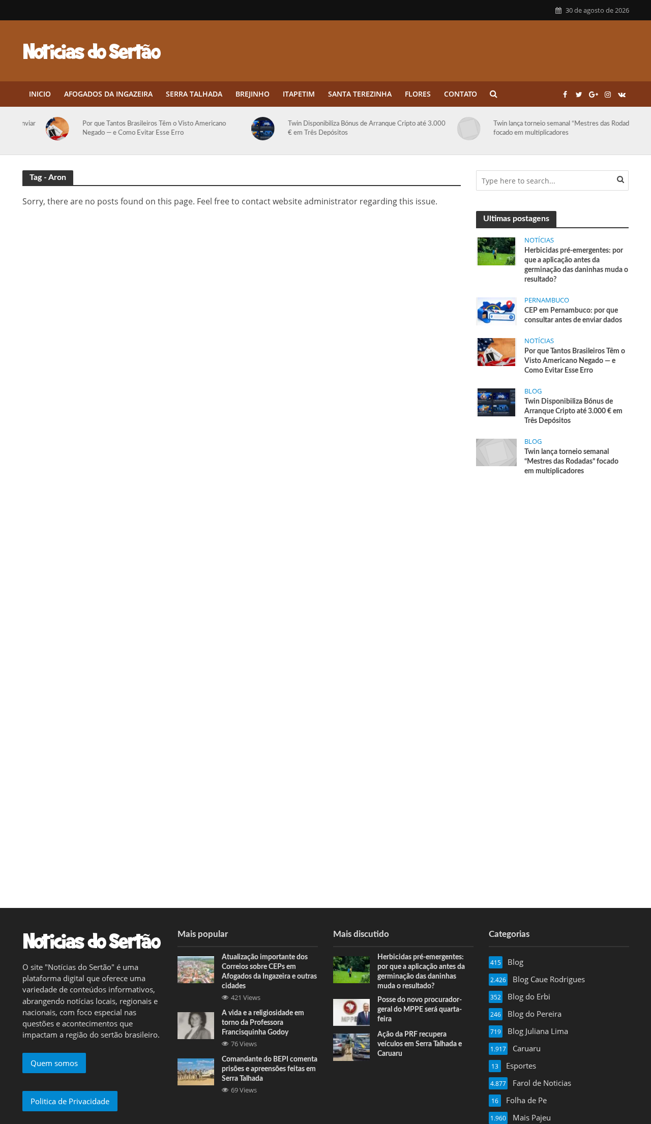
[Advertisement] (552, 560)
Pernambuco (546, 300)
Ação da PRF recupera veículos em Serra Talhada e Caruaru (419, 1044)
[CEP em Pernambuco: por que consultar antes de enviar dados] (496, 311)
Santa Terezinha (360, 94)
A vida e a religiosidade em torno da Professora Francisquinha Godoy (263, 1023)
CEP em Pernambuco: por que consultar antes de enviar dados (573, 315)
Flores (418, 94)
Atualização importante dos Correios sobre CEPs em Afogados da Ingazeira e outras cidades (269, 972)
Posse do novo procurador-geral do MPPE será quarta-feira (419, 1009)
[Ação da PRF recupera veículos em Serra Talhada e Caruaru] (351, 1046)
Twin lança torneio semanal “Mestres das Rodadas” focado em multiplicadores (542, 128)
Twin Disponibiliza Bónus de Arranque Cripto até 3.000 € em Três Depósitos (343, 128)
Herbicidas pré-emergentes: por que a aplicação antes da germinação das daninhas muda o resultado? (576, 265)
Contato (460, 94)
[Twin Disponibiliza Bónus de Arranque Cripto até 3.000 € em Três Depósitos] (241, 128)
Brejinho (252, 94)
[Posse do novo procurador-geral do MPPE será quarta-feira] (351, 1012)
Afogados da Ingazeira (108, 94)
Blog (533, 391)
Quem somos (54, 1063)
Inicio (40, 94)
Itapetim (299, 94)
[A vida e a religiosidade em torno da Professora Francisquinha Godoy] (195, 1025)
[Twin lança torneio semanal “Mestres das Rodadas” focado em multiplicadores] (447, 128)
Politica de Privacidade (70, 1101)
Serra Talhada (194, 94)
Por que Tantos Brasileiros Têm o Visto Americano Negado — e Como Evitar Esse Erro (130, 128)
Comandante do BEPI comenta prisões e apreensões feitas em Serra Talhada (269, 1069)
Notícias (539, 240)
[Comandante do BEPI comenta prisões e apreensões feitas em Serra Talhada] (195, 1071)
